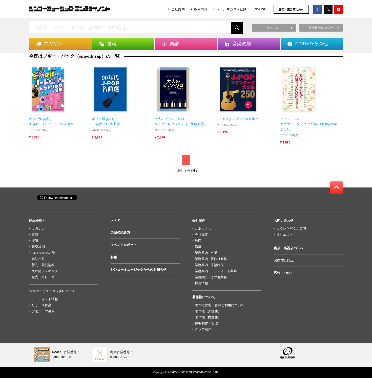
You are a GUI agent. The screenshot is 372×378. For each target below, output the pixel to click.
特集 (114, 257)
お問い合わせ (284, 220)
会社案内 (178, 9)
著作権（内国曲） (208, 317)
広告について (284, 273)
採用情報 (200, 9)
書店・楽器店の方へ (291, 9)
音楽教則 (38, 247)
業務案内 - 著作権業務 (211, 259)
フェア (115, 220)
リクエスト (284, 235)
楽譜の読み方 (120, 232)
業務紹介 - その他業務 (211, 277)
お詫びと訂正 (284, 260)
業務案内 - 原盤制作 (209, 265)
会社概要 (201, 235)
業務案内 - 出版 (206, 253)
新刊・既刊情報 (43, 265)
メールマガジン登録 (231, 9)
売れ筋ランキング (45, 271)
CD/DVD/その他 (43, 253)
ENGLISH (259, 9)
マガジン (38, 228)
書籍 (35, 235)
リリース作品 (41, 305)
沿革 (198, 247)
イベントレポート (124, 245)
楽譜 (35, 241)
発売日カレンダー (45, 277)
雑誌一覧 (38, 259)
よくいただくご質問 (291, 228)
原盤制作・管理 (206, 323)
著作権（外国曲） (208, 311)
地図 (198, 241)
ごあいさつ (203, 228)
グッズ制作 (203, 329)
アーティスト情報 (45, 299)
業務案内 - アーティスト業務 (216, 271)
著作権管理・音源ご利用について (219, 305)
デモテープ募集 (43, 311)
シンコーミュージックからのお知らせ (139, 269)
